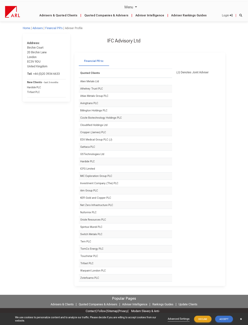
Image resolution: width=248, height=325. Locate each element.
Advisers (37, 28)
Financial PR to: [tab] (94, 61)
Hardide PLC (34, 87)
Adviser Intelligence (149, 15)
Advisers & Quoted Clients (58, 15)
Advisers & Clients (62, 304)
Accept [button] (224, 319)
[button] (241, 15)
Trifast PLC (33, 92)
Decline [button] (202, 319)
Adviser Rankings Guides (189, 15)
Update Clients (187, 304)
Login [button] (226, 15)
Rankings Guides (162, 304)
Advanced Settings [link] (179, 318)
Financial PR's (54, 28)
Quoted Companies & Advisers (106, 15)
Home (26, 28)
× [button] (241, 319)
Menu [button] (129, 7)
